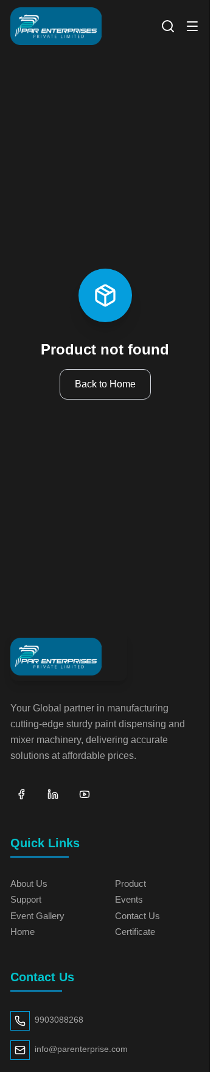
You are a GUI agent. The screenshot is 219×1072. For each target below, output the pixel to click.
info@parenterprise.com (81, 1049)
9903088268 (59, 1019)
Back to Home (105, 384)
